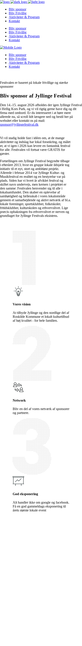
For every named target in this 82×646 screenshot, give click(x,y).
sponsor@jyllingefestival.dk (19, 124)
